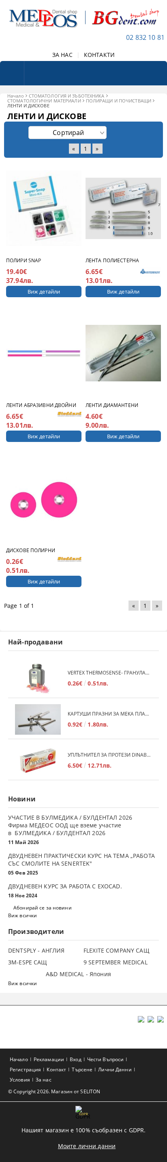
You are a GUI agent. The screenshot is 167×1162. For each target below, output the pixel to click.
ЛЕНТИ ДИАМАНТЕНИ (112, 405)
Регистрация (25, 1069)
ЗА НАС (62, 55)
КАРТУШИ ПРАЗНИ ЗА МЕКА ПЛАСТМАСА (109, 713)
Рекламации (49, 1059)
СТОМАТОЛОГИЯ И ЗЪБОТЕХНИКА (67, 96)
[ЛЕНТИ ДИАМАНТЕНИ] (123, 353)
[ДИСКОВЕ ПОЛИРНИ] (43, 498)
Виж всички (22, 915)
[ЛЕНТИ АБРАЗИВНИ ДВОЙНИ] (43, 353)
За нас (43, 1079)
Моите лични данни (87, 1146)
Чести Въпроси (105, 1059)
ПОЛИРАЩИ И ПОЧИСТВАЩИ (118, 101)
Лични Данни (114, 1069)
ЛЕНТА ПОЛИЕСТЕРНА (112, 260)
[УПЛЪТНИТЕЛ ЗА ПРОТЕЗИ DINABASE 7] (38, 760)
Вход (75, 1059)
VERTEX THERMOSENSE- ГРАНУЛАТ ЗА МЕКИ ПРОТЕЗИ (109, 672)
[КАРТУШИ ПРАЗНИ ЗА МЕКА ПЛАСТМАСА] (38, 719)
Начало (15, 96)
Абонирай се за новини (42, 907)
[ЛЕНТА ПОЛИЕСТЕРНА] (123, 208)
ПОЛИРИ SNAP (23, 260)
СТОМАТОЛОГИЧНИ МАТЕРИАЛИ (44, 101)
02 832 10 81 (145, 37)
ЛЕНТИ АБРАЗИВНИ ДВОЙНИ (41, 405)
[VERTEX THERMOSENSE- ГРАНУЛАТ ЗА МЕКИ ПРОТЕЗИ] (38, 678)
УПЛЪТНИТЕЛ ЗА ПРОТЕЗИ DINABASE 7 (109, 754)
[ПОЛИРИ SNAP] (43, 208)
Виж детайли (44, 291)
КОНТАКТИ (99, 55)
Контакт (56, 1069)
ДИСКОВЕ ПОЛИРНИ (30, 550)
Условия (20, 1079)
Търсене (82, 1069)
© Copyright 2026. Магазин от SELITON (54, 1091)
